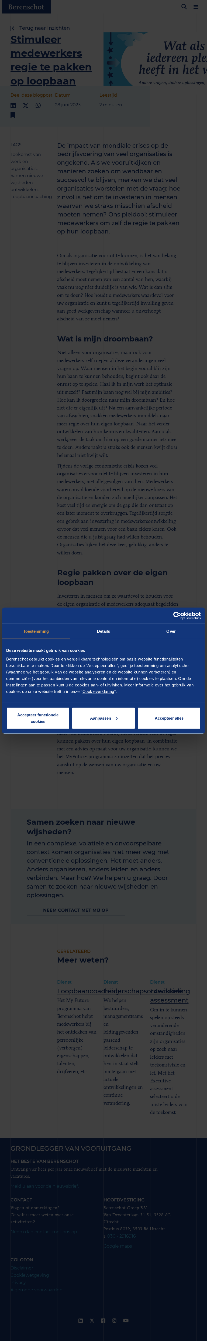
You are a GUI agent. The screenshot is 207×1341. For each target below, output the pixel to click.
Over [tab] (170, 631)
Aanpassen (100, 718)
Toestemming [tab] (36, 631)
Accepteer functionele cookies (37, 717)
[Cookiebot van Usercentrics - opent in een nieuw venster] (177, 616)
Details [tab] (103, 631)
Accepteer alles (169, 718)
